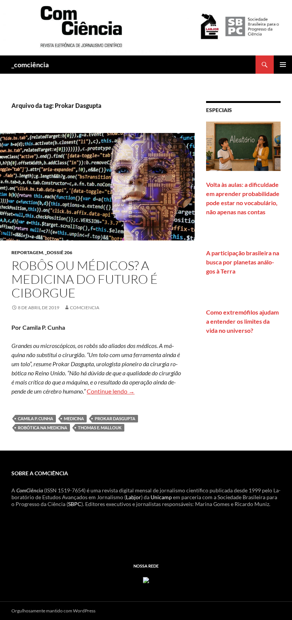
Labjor (133, 497)
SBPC (74, 504)
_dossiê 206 (58, 252)
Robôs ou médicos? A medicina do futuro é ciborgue (84, 279)
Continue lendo (111, 391)
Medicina (74, 418)
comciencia (84, 307)
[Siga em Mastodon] (146, 579)
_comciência (30, 64)
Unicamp (161, 497)
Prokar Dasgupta (115, 418)
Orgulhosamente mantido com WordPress (53, 611)
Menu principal (283, 64)
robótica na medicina (42, 427)
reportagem (27, 252)
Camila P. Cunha (35, 418)
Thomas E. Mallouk (100, 427)
